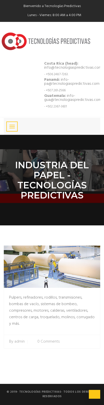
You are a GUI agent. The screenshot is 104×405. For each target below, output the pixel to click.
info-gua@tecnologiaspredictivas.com (72, 98)
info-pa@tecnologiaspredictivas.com (71, 82)
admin (19, 342)
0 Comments (48, 342)
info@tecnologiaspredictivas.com (73, 66)
